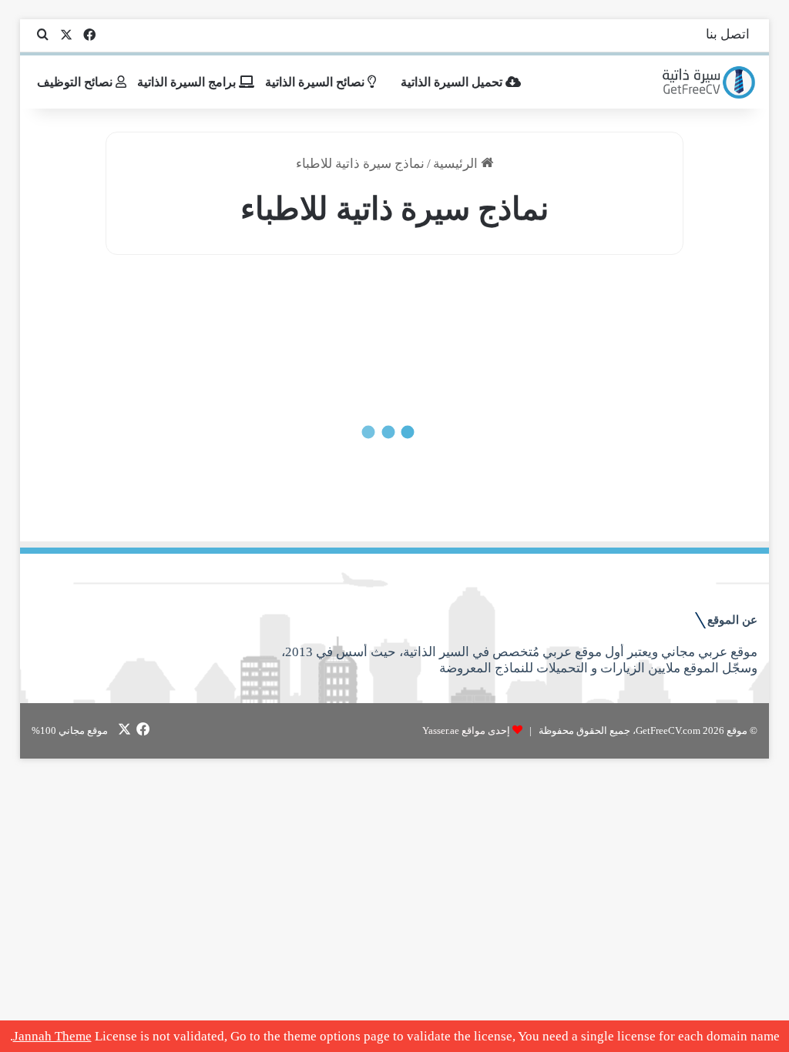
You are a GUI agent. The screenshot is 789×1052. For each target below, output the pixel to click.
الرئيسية (457, 163)
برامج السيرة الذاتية (188, 82)
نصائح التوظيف (76, 82)
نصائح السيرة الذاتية (316, 82)
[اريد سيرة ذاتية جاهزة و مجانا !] (710, 82)
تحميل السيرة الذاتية (453, 82)
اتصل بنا (728, 34)
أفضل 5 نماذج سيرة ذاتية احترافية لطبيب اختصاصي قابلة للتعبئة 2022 (253, 459)
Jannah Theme (52, 1036)
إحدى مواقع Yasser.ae (466, 730)
